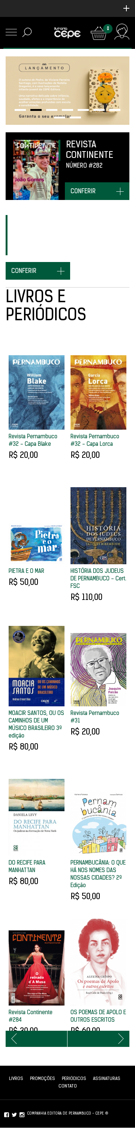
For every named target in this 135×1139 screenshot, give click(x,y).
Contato (67, 1086)
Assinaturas (106, 1079)
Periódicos (74, 1079)
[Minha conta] (121, 33)
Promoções (42, 1079)
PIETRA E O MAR (26, 571)
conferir (83, 192)
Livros (16, 1079)
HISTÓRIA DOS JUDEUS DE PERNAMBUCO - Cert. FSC (98, 579)
